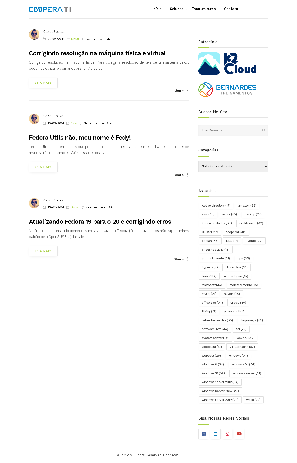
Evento (254, 241)
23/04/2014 (56, 39)
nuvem (232, 294)
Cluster (210, 232)
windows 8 (213, 364)
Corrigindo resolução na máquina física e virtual (97, 53)
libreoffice (237, 267)
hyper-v (211, 267)
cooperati (236, 232)
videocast (212, 346)
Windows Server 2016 (220, 391)
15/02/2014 (56, 207)
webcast (211, 355)
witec (253, 399)
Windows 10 (213, 373)
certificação (251, 223)
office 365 (212, 302)
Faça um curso (204, 9)
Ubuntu (245, 338)
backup (253, 214)
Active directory (216, 205)
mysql (209, 294)
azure (229, 214)
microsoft (212, 285)
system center (215, 338)
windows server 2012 (220, 382)
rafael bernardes (217, 320)
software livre (215, 329)
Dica (73, 123)
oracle (238, 302)
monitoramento (244, 285)
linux (209, 276)
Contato (231, 9)
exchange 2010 (216, 249)
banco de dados (217, 223)
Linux (75, 39)
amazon (247, 205)
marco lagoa (236, 276)
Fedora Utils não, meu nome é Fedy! (80, 137)
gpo (244, 258)
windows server (246, 373)
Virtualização (242, 346)
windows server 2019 (220, 399)
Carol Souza (53, 32)
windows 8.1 (243, 364)
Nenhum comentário (100, 39)
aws (208, 214)
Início (157, 9)
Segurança (252, 320)
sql (241, 329)
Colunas (176, 9)
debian (210, 241)
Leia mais (43, 82)
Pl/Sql (209, 311)
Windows (238, 355)
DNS (232, 241)
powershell (235, 311)
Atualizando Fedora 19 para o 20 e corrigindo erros (100, 221)
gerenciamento (216, 258)
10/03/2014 (56, 123)
